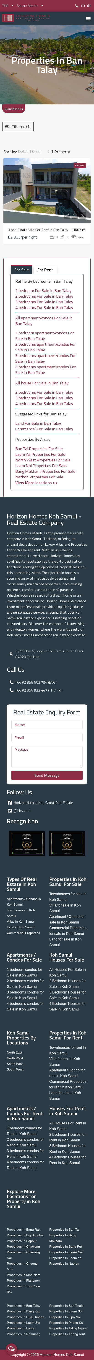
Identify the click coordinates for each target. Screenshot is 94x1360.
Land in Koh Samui (20, 927)
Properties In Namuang (23, 1334)
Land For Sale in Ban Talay (38, 423)
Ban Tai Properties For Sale (39, 449)
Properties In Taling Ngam (68, 1328)
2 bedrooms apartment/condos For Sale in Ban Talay (45, 347)
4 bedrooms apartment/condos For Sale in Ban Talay (45, 370)
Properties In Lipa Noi (65, 1317)
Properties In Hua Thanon (25, 1317)
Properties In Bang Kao (23, 1311)
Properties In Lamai (21, 1328)
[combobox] (34, 151)
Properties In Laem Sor (66, 1311)
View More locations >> (36, 483)
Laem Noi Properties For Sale (40, 466)
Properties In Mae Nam (23, 1275)
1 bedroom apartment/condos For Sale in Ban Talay (44, 336)
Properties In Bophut (22, 1241)
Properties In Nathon (64, 1263)
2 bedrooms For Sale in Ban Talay (44, 296)
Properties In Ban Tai (64, 1229)
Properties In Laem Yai (65, 1258)
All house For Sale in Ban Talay (42, 383)
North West (15, 1058)
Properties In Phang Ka (66, 1322)
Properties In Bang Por (65, 1246)
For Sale (21, 270)
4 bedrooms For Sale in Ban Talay (44, 307)
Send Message (47, 775)
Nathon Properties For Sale (39, 477)
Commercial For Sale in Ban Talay (44, 429)
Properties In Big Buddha (25, 1235)
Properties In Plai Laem (24, 1280)
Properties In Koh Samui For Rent (67, 1035)
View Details (14, 108)
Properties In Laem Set (23, 1322)
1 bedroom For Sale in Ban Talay (43, 290)
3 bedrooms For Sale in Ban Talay (44, 302)
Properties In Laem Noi (66, 1252)
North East (14, 1052)
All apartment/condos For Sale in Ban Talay (44, 321)
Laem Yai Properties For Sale (40, 454)
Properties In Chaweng (23, 1246)
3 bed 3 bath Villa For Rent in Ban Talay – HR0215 (46, 229)
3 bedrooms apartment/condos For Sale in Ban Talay (45, 358)
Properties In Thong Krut (67, 1334)
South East (15, 1064)
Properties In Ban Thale (66, 1305)
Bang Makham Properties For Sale (45, 471)
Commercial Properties (23, 933)
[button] (88, 18)
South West (15, 1069)
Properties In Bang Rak (23, 1229)
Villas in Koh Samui (20, 921)
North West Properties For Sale (42, 460)
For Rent (80, 165)
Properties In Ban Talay (23, 1305)
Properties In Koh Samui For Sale (67, 881)
